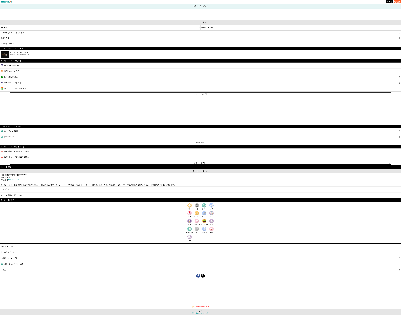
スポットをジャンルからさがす (12, 33)
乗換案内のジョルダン (200, 313)
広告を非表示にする (201, 306)
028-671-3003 (13, 180)
